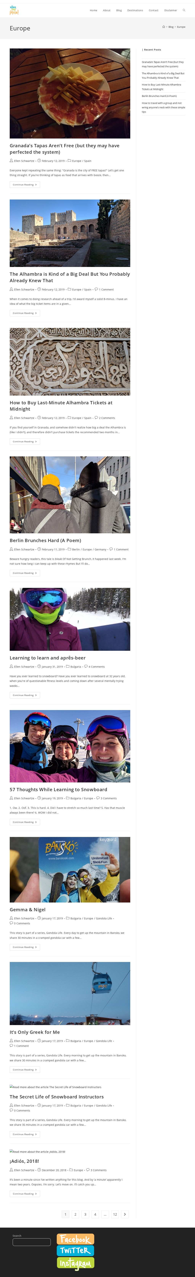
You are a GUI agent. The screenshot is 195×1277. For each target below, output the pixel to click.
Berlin (76, 549)
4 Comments (97, 666)
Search (17, 1235)
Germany (100, 549)
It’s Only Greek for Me (35, 1032)
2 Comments (107, 418)
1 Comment (106, 289)
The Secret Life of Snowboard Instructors (57, 1096)
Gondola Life (104, 918)
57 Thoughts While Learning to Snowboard (58, 789)
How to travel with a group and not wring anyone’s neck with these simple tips (163, 107)
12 (115, 1214)
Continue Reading (26, 185)
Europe (181, 27)
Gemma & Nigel (28, 909)
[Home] (163, 27)
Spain (87, 161)
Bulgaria (75, 666)
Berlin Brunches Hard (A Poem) (45, 540)
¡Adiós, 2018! (24, 1161)
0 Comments (22, 923)
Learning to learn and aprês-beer (48, 658)
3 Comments (109, 798)
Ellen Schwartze (24, 161)
